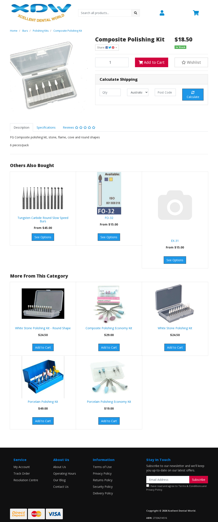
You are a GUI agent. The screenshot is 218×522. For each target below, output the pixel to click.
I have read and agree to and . (176, 487)
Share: (101, 47)
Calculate (193, 97)
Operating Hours (64, 473)
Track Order (21, 473)
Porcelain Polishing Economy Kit (109, 402)
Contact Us (61, 487)
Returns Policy (102, 480)
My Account (21, 467)
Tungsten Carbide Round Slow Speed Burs (42, 219)
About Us (59, 467)
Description (21, 127)
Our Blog (59, 480)
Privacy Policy (102, 473)
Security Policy (103, 487)
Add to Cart (154, 62)
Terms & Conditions (190, 486)
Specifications (46, 127)
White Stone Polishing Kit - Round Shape (43, 328)
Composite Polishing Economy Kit (109, 328)
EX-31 (175, 241)
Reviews (69, 127)
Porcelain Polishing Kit (43, 402)
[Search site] (135, 13)
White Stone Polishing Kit (175, 328)
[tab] (21, 127)
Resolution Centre (25, 480)
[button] (174, 13)
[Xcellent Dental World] (41, 12)
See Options (42, 237)
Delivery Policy (103, 493)
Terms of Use (102, 467)
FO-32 (109, 218)
